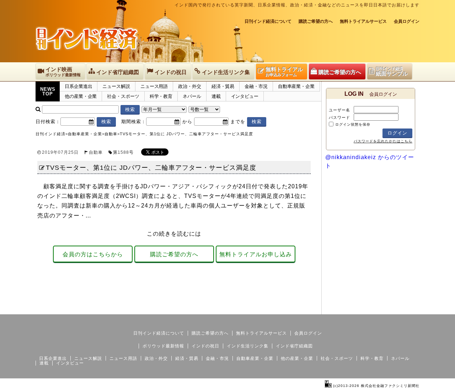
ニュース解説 (116, 86)
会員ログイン (406, 21)
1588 (123, 152)
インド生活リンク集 (247, 346)
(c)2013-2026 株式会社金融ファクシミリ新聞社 (375, 386)
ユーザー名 (339, 110)
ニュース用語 (154, 86)
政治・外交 (189, 86)
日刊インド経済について (268, 21)
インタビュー (244, 96)
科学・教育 (161, 96)
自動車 (96, 152)
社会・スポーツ (123, 96)
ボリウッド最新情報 (163, 346)
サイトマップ (365, 308)
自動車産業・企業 (296, 86)
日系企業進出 (78, 86)
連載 (216, 96)
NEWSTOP (47, 91)
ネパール (192, 96)
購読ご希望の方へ (316, 21)
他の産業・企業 (81, 96)
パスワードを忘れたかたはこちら (383, 141)
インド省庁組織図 (294, 346)
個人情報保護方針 (402, 308)
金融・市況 (256, 86)
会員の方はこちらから (93, 254)
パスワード (339, 117)
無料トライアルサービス (363, 21)
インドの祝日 (205, 346)
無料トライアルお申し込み (255, 254)
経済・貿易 (223, 86)
